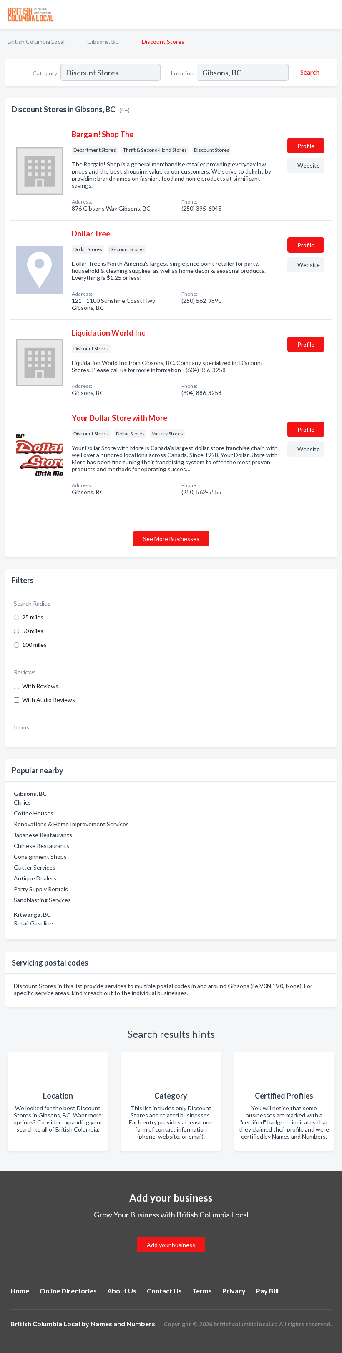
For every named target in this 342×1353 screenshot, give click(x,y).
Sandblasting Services (42, 899)
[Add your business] (171, 1235)
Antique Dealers (35, 878)
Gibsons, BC (103, 41)
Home (19, 1291)
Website (308, 165)
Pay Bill (267, 1291)
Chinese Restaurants (41, 845)
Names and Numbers (123, 1324)
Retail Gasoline (33, 923)
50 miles (32, 630)
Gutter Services (34, 867)
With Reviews (40, 685)
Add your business (171, 1244)
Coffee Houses (33, 813)
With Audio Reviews (48, 699)
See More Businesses (171, 538)
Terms (202, 1291)
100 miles (34, 644)
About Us (121, 1291)
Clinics (22, 802)
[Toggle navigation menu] (330, 14)
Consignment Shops (40, 856)
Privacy (234, 1291)
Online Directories (68, 1291)
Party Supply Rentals (41, 889)
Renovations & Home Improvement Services (71, 823)
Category (45, 73)
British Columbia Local (36, 41)
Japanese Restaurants (43, 834)
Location (182, 73)
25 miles (32, 617)
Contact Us (164, 1291)
